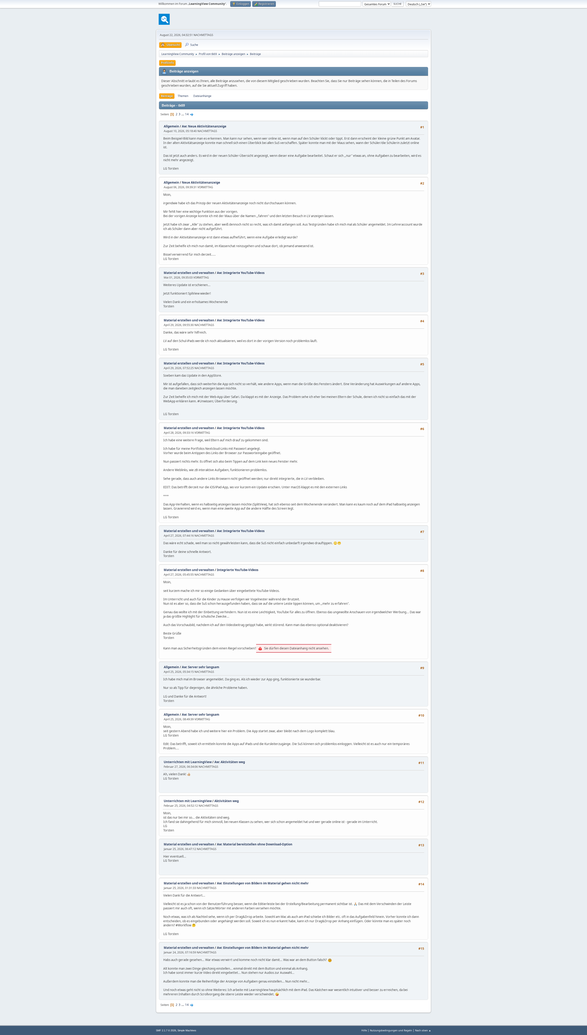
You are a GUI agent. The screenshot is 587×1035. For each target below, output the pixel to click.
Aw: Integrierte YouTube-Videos (241, 273)
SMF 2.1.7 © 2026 (166, 1030)
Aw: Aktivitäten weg (229, 762)
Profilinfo (167, 63)
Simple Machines (186, 1030)
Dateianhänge (202, 96)
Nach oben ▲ (423, 1030)
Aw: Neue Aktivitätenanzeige (204, 126)
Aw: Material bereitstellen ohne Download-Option (254, 844)
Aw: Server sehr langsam (200, 667)
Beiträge (167, 96)
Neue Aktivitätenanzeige (201, 182)
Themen (183, 96)
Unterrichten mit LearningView (188, 762)
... (183, 114)
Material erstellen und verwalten (189, 273)
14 (187, 114)
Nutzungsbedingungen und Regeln (391, 1030)
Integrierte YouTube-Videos (237, 570)
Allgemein (171, 126)
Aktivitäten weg (226, 801)
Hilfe (364, 1030)
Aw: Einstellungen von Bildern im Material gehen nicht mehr (263, 883)
